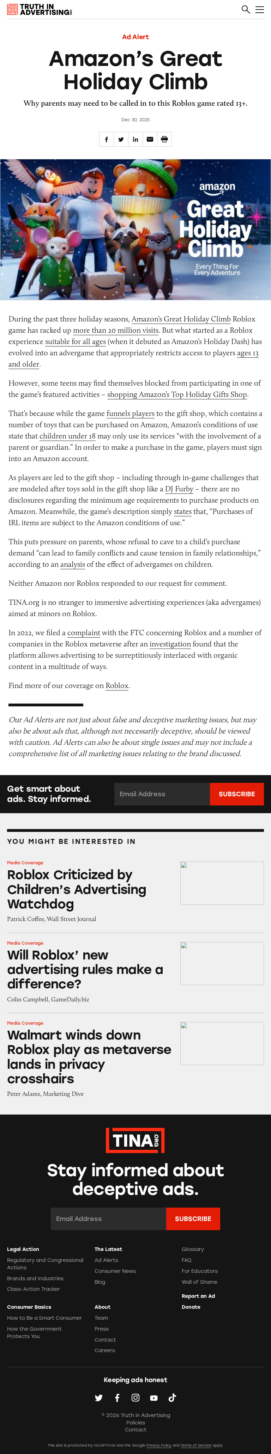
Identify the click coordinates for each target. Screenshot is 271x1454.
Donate (191, 1307)
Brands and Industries (35, 1279)
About (102, 1307)
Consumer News (115, 1271)
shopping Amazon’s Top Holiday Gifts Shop (177, 394)
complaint (83, 632)
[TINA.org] (135, 1139)
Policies (135, 1423)
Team (101, 1318)
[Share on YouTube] (153, 1397)
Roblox (117, 685)
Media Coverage (25, 862)
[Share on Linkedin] (135, 139)
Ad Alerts (106, 1260)
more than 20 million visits (115, 330)
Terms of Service (196, 1445)
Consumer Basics (29, 1307)
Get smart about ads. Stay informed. (49, 794)
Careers (105, 1351)
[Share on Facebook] (107, 139)
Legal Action (23, 1249)
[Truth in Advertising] (39, 9)
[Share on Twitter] (121, 139)
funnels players (131, 413)
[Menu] (259, 10)
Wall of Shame (199, 1282)
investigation (170, 644)
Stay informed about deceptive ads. (135, 1180)
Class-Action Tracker (33, 1289)
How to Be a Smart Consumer (44, 1318)
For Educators (200, 1271)
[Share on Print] (164, 139)
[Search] (246, 10)
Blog (100, 1282)
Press (102, 1329)
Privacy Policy (158, 1445)
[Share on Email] (150, 139)
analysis (72, 564)
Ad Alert (135, 37)
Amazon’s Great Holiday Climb (181, 319)
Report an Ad (198, 1296)
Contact (105, 1340)
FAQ (187, 1260)
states (183, 511)
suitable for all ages (75, 341)
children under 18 (68, 436)
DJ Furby (179, 488)
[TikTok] (172, 1397)
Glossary (193, 1249)
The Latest (108, 1249)
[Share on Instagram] (135, 1397)
